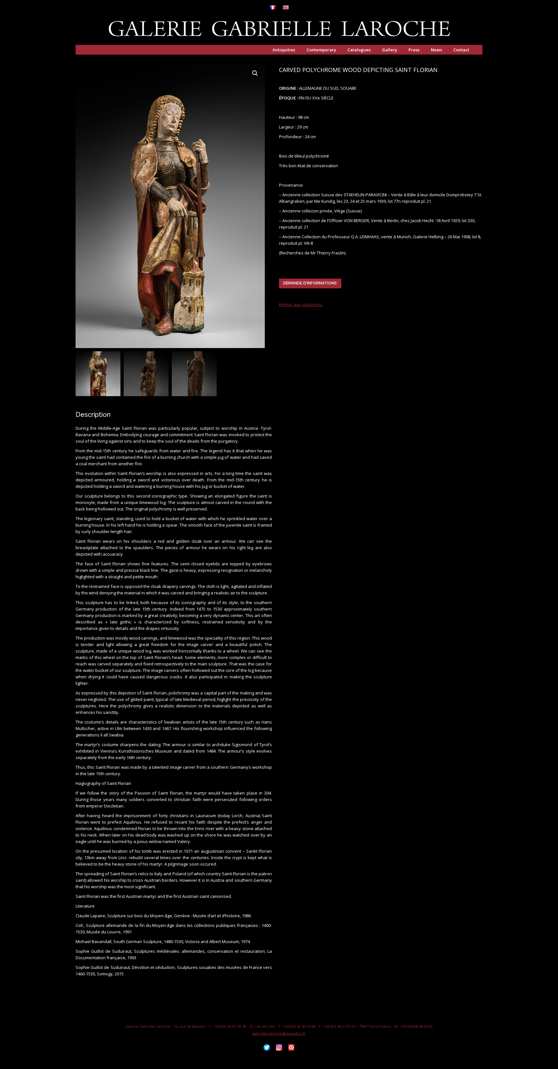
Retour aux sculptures (300, 304)
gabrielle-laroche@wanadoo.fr (279, 1033)
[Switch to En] (286, 7)
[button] (255, 73)
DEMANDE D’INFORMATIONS (310, 283)
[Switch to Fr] (272, 7)
